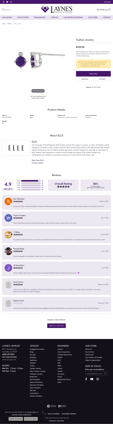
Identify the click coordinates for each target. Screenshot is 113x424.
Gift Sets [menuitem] (33, 390)
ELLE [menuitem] (59, 360)
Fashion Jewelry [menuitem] (35, 368)
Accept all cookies (31, 419)
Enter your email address (94, 369)
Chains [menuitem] (32, 366)
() (42, 181)
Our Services (89, 352)
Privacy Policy (32, 412)
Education (7, 17)
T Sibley (16, 232)
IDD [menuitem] (59, 363)
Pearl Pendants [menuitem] (35, 379)
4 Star (18, 183)
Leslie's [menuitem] (60, 371)
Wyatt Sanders (19, 215)
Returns (102, 79)
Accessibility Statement (69, 414)
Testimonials (89, 355)
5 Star (18, 181)
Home (3, 23)
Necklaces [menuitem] (33, 360)
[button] (107, 2)
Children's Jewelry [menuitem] (36, 374)
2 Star (18, 187)
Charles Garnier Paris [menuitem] (65, 355)
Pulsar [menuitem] (60, 377)
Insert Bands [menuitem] (34, 393)
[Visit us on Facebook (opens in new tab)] (3, 2)
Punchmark (60, 421)
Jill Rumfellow (18, 265)
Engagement (39, 17)
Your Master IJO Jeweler (93, 357)
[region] (38, 60)
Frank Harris (18, 282)
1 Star (18, 189)
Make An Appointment (93, 360)
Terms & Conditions (54, 414)
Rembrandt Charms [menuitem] (64, 379)
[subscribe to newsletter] (105, 373)
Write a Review (56, 326)
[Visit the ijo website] (62, 406)
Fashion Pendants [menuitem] (36, 396)
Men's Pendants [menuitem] (35, 388)
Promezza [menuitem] (61, 374)
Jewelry (54, 17)
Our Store (93, 17)
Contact (107, 17)
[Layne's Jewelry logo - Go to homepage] (56, 9)
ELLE (31, 117)
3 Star (18, 185)
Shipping (84, 79)
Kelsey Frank (18, 300)
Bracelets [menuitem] (33, 357)
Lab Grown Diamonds (73, 17)
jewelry (9, 23)
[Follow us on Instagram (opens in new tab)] (11, 2)
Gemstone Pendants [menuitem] (37, 385)
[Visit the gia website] (51, 406)
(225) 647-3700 (38, 98)
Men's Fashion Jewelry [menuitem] (37, 371)
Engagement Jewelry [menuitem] (37, 349)
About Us (88, 349)
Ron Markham (18, 199)
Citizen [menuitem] (60, 357)
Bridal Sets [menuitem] (33, 377)
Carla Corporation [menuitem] (64, 352)
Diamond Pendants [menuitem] (36, 382)
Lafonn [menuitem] (60, 368)
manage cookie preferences (21, 414)
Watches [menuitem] (33, 363)
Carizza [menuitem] (60, 349)
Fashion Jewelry (37, 163)
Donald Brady (18, 248)
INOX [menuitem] (59, 366)
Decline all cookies (15, 419)
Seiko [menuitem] (59, 382)
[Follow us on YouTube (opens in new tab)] (7, 2)
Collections (23, 17)
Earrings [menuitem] (33, 355)
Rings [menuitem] (32, 352)
